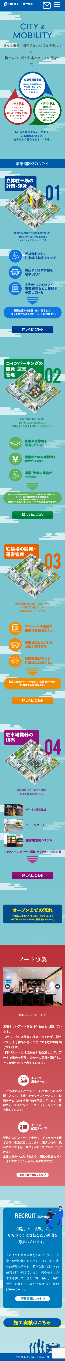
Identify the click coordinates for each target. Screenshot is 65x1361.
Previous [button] (7, 986)
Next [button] (57, 986)
